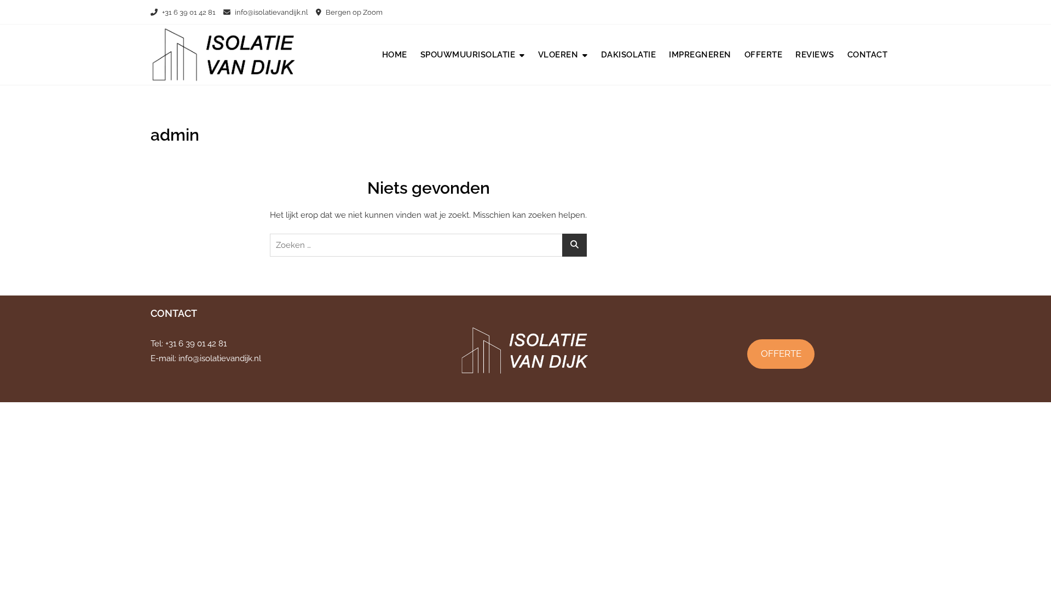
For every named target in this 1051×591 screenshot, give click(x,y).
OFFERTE (781, 353)
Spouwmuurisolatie (468, 55)
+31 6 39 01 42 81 (188, 12)
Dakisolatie (628, 55)
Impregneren (700, 55)
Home (394, 55)
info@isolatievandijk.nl (270, 12)
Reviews (814, 55)
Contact (867, 55)
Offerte (763, 55)
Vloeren (558, 55)
